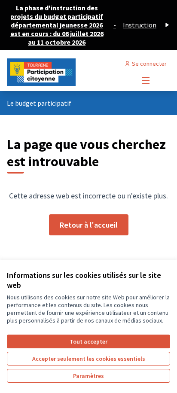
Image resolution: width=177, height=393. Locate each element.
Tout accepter (88, 341)
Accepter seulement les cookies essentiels (88, 359)
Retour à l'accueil (89, 225)
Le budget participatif (39, 103)
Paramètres (88, 376)
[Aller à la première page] (67, 72)
